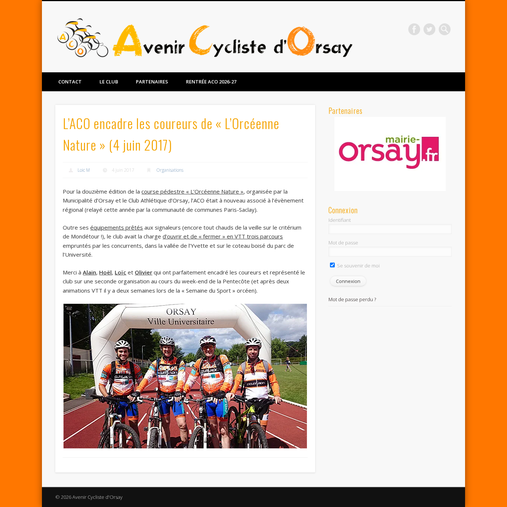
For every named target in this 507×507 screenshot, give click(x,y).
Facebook (414, 29)
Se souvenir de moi (358, 265)
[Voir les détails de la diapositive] (390, 154)
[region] (390, 154)
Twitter (429, 29)
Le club (108, 81)
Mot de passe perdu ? (352, 299)
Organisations (169, 170)
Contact (70, 81)
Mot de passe (343, 242)
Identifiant (339, 220)
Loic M (84, 170)
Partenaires (152, 81)
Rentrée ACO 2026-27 (211, 81)
